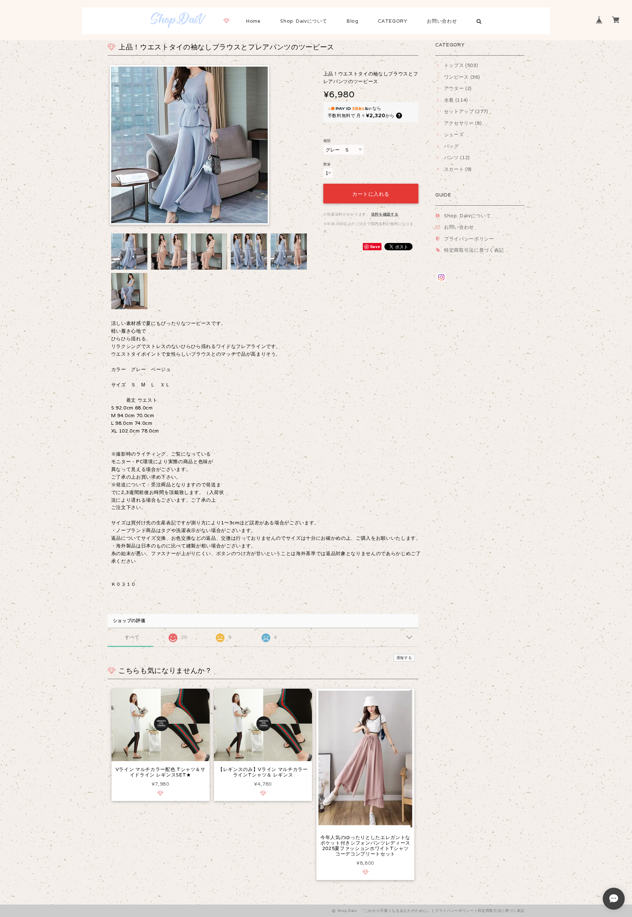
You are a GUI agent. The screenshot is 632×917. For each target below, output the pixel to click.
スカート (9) (458, 169)
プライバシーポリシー (469, 239)
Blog (352, 21)
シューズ (454, 134)
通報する (404, 657)
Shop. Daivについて (303, 21)
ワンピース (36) (462, 77)
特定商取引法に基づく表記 (474, 250)
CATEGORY (392, 21)
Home (253, 21)
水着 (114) (456, 100)
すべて (132, 637)
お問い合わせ (442, 21)
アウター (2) (458, 88)
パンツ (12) (457, 157)
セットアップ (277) (466, 111)
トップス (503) (461, 65)
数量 (327, 163)
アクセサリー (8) (463, 123)
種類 (327, 140)
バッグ (451, 146)
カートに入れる (371, 193)
